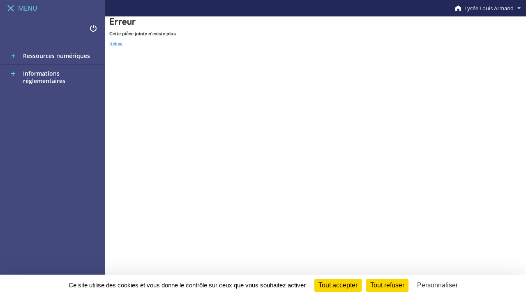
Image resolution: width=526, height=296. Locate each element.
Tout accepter (338, 285)
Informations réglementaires (44, 77)
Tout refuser (387, 285)
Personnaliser (437, 285)
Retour (116, 43)
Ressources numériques (56, 56)
